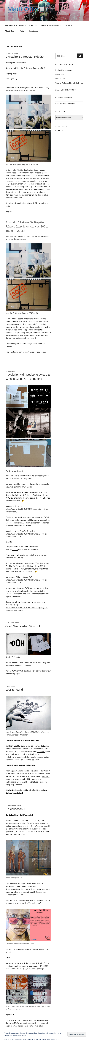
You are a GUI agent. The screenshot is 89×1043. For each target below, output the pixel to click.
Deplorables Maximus (63, 70)
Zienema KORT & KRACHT (65, 90)
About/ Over (9, 31)
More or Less (60, 79)
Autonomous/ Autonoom (14, 25)
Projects (32, 25)
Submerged (70, 103)
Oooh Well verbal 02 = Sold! (23, 626)
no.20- (15, 549)
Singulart (41, 751)
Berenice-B (59, 103)
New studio (59, 74)
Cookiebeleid (55, 1039)
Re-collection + (15, 809)
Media (21, 31)
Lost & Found (14, 689)
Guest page (33, 31)
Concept (67, 25)
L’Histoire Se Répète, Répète (24, 56)
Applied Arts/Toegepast (49, 25)
